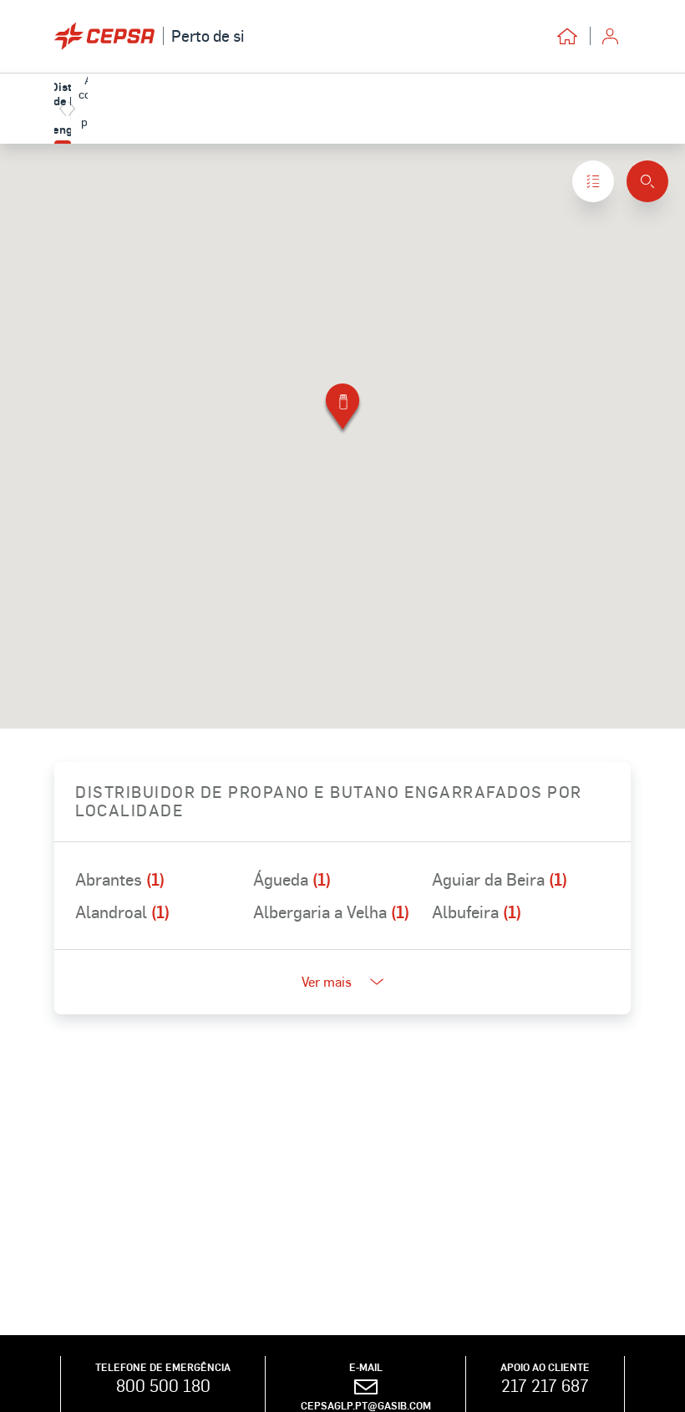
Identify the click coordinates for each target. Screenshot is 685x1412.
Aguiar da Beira (499, 879)
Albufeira (476, 912)
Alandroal (122, 912)
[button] (342, 410)
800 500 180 (163, 1385)
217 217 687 (545, 1385)
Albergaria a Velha (331, 912)
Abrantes (120, 879)
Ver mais (327, 981)
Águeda (292, 879)
